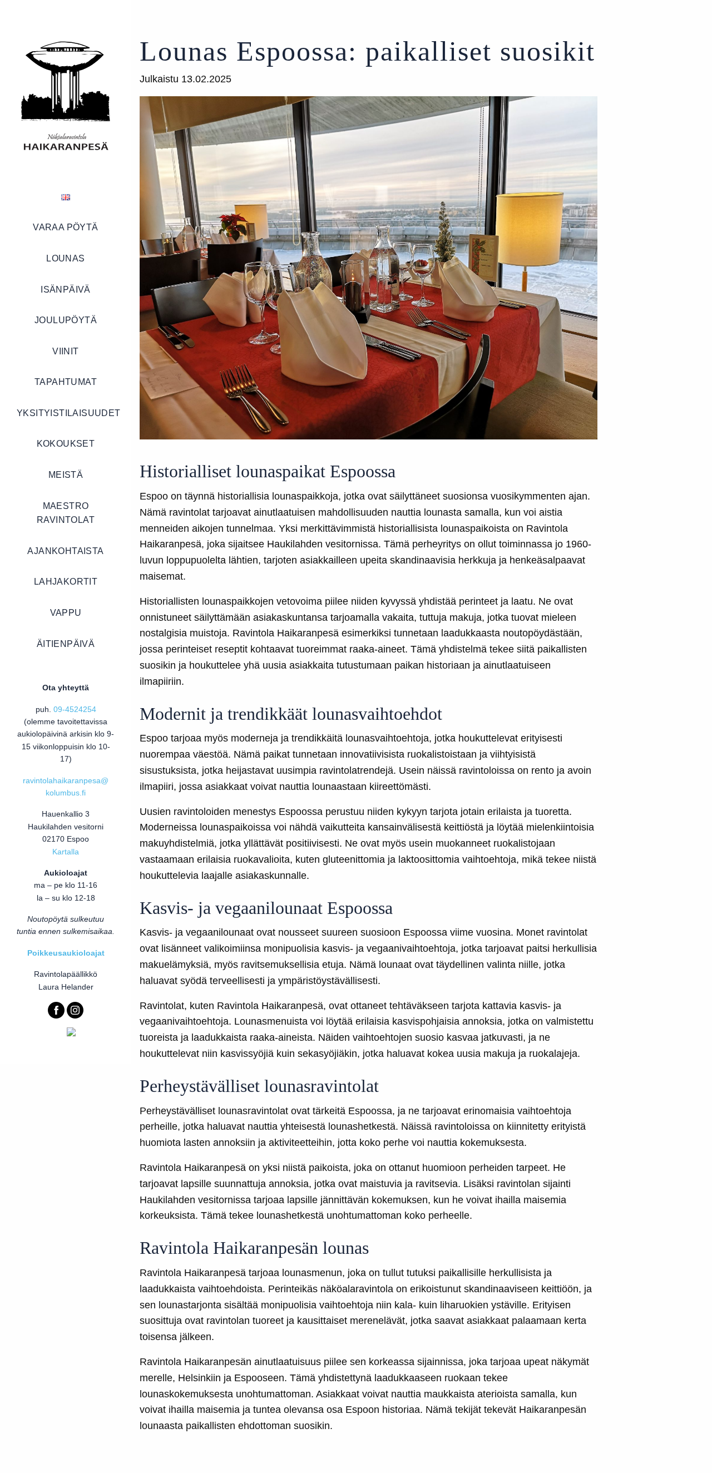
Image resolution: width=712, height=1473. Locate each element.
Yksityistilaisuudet (69, 413)
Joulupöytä (65, 320)
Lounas (65, 258)
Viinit (65, 351)
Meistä (65, 475)
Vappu (66, 612)
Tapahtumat (65, 382)
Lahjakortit (65, 581)
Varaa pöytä (65, 227)
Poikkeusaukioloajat (66, 952)
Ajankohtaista (65, 551)
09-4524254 (74, 709)
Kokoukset (66, 443)
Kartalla (65, 851)
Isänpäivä (66, 289)
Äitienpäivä (66, 644)
